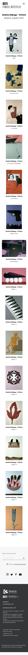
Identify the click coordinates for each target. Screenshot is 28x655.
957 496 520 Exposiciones (9, 622)
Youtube (20, 574)
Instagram (7, 574)
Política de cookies (7, 631)
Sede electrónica (7, 604)
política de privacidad (20, 564)
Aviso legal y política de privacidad (11, 629)
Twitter (12, 574)
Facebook (16, 574)
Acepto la (17, 564)
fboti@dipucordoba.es (8, 607)
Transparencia (6, 633)
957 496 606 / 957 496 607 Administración (13, 620)
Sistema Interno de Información (10, 635)
